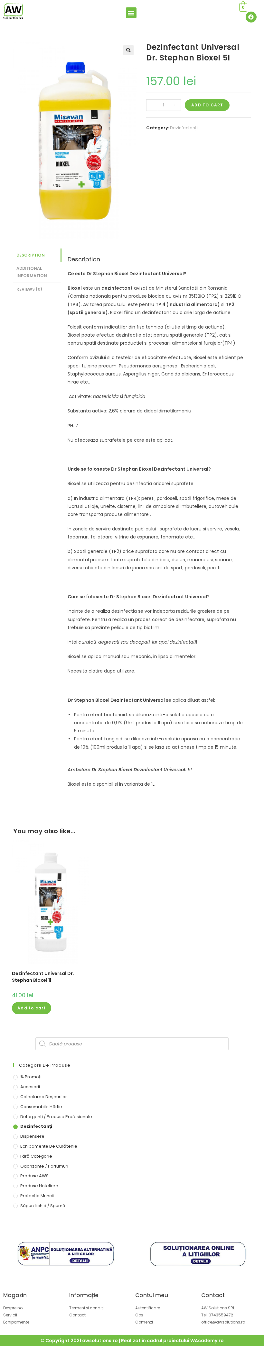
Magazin (15, 1295)
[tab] (37, 255)
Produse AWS (34, 1176)
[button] (131, 12)
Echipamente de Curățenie (48, 1146)
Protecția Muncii (37, 1196)
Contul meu (151, 1295)
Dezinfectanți (184, 128)
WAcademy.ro (207, 1340)
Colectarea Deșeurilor (43, 1097)
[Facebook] (251, 17)
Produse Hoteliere (39, 1186)
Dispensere (32, 1136)
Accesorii (30, 1087)
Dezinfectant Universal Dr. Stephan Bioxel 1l (43, 976)
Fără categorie (36, 1156)
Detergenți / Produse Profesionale (56, 1117)
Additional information (31, 272)
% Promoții (31, 1077)
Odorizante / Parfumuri (44, 1166)
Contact (213, 1295)
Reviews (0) (29, 289)
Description (30, 255)
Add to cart (207, 105)
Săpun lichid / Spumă (42, 1206)
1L (153, 784)
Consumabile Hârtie (41, 1107)
